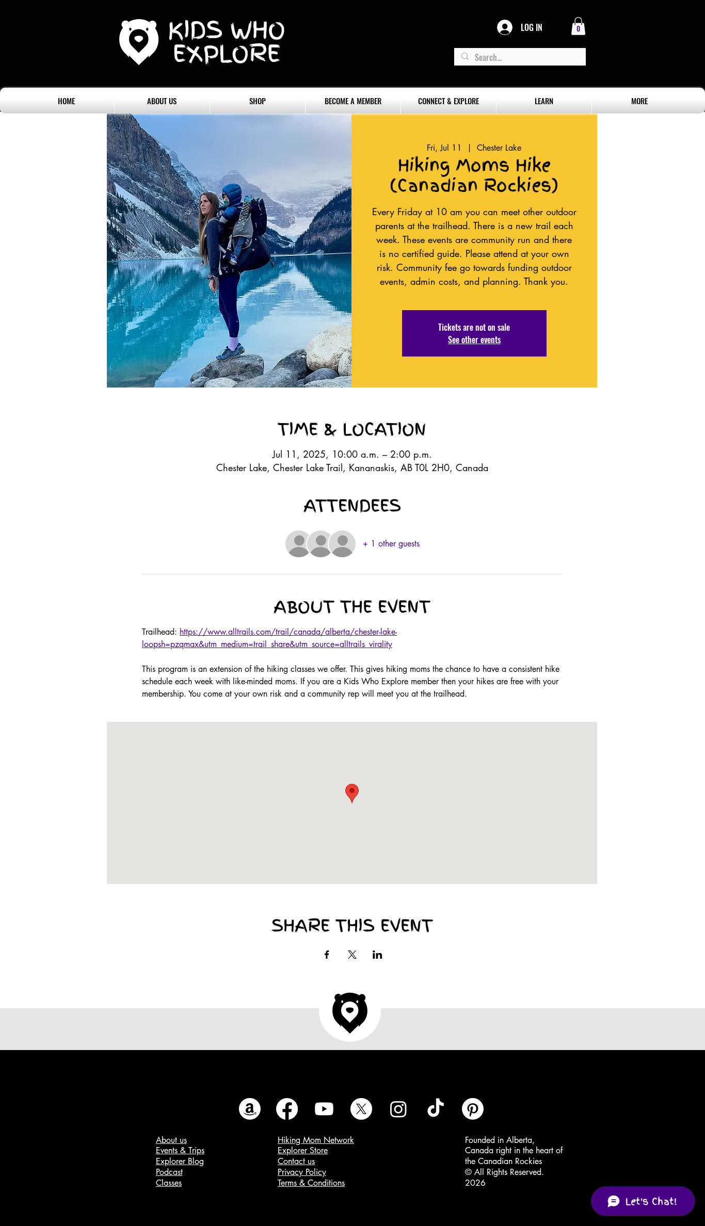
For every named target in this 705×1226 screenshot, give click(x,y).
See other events (474, 339)
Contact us (296, 1161)
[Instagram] (398, 1109)
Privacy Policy (302, 1172)
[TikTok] (435, 1109)
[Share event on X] (352, 954)
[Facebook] (287, 1109)
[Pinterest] (473, 1109)
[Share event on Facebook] (327, 954)
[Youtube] (324, 1109)
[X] (361, 1109)
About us (171, 1140)
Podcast (169, 1172)
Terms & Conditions (311, 1182)
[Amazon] (250, 1109)
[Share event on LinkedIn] (377, 954)
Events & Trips (180, 1150)
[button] (578, 26)
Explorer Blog (180, 1161)
